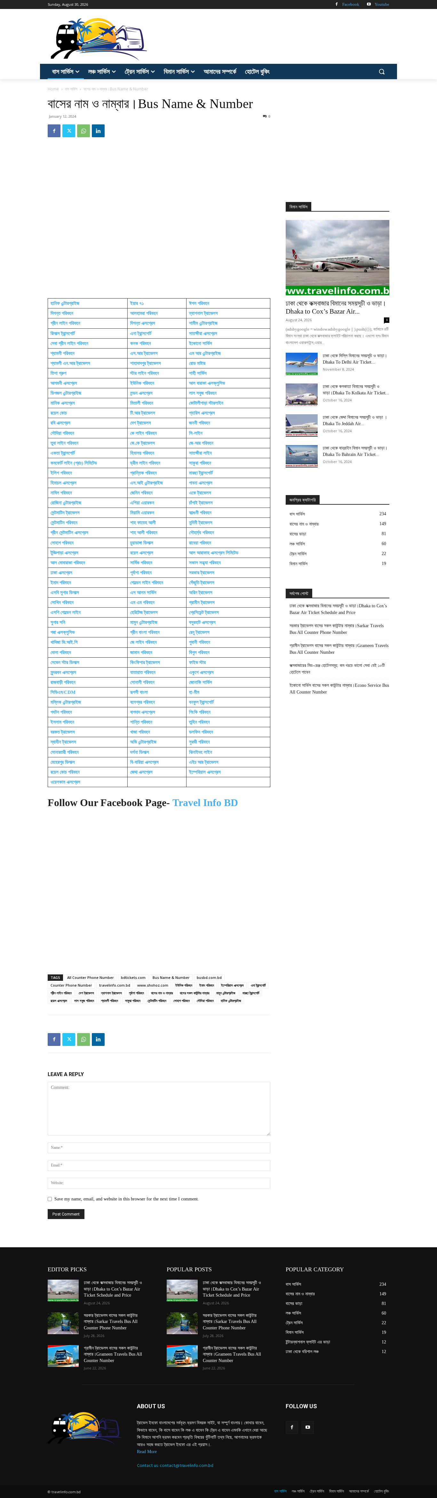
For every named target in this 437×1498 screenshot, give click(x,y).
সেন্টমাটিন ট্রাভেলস (65, 512)
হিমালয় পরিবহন (142, 453)
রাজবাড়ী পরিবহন (64, 682)
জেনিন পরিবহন (141, 492)
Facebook (350, 4)
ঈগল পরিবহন (199, 303)
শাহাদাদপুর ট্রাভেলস (145, 363)
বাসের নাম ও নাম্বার (162, 992)
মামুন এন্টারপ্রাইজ (143, 622)
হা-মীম (194, 692)
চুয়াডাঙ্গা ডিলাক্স (141, 542)
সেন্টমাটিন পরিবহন (64, 522)
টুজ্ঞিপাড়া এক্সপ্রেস (64, 552)
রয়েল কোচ (59, 413)
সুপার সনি (58, 622)
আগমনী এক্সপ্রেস (64, 383)
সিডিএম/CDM (63, 692)
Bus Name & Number (171, 977)
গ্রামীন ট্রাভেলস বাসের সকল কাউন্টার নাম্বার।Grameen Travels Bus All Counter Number (339, 649)
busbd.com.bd (209, 977)
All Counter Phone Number (90, 977)
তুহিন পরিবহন (199, 722)
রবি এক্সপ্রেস (60, 422)
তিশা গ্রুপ (58, 373)
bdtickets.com (133, 977)
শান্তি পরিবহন (141, 722)
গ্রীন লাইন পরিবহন (65, 323)
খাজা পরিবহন (140, 732)
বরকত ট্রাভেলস (63, 732)
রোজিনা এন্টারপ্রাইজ (66, 502)
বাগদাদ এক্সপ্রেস (142, 712)
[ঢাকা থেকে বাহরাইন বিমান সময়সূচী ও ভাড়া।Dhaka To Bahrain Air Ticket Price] (302, 456)
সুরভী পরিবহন (199, 742)
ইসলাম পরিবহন (62, 722)
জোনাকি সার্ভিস (200, 682)
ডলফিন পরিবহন (201, 732)
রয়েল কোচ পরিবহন (65, 772)
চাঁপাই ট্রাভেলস (201, 502)
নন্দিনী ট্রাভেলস (200, 522)
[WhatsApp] (83, 130)
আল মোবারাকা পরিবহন (68, 562)
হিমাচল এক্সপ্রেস (63, 482)
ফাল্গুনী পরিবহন (200, 512)
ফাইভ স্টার (197, 662)
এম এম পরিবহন (142, 602)
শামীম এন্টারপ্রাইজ (203, 323)
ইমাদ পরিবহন (61, 582)
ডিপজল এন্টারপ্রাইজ (66, 393)
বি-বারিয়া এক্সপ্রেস (144, 762)
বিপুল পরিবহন (199, 652)
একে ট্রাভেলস (200, 492)
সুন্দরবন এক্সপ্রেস (63, 672)
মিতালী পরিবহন (141, 403)
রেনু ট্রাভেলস (199, 632)
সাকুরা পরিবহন (200, 463)
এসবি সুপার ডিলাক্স (65, 592)
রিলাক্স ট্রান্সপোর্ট (63, 333)
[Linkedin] (98, 130)
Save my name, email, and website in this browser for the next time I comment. (126, 1199)
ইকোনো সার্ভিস (200, 343)
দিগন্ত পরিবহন (62, 313)
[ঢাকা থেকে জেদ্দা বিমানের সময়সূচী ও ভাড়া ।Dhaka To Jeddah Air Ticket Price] (302, 425)
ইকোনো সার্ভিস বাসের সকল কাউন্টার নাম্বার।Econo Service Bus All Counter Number (339, 688)
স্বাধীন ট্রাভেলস (63, 742)
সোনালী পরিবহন (142, 682)
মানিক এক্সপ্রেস (63, 403)
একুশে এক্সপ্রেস (201, 672)
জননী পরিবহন (199, 422)
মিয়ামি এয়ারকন (142, 512)
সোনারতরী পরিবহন (65, 752)
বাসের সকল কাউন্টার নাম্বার (194, 992)
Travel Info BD (205, 802)
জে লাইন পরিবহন (143, 642)
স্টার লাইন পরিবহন (144, 373)
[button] (381, 71)
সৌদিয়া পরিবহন (62, 433)
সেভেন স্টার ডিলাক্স (65, 662)
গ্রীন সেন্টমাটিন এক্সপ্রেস (69, 532)
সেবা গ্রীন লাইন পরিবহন (69, 343)
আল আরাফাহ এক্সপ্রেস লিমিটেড (213, 552)
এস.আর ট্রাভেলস (144, 353)
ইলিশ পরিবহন (61, 472)
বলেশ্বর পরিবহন (142, 702)
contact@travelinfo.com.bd (186, 1465)
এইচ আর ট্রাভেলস (204, 762)
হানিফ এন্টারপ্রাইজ (65, 303)
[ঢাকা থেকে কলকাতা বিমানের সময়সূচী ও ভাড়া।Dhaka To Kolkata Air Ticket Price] (302, 394)
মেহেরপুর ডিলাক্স (63, 762)
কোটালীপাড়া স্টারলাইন (206, 403)
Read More (147, 1451)
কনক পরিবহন (140, 343)
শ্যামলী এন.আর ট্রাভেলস (70, 363)
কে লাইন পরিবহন (143, 433)
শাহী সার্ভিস (198, 373)
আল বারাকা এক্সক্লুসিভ (207, 383)
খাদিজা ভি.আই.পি (65, 642)
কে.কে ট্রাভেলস (142, 443)
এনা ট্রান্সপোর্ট (140, 333)
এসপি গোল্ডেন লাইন (66, 612)
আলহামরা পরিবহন (144, 313)
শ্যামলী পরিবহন (63, 353)
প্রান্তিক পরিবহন (143, 472)
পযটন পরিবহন (61, 712)
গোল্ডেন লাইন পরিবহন (146, 582)
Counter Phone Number (71, 985)
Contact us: (148, 1465)
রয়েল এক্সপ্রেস (141, 552)
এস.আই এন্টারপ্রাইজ (146, 482)
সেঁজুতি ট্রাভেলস (201, 582)
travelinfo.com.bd (114, 985)
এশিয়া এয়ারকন (142, 502)
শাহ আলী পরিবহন (143, 532)
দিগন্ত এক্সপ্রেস (142, 323)
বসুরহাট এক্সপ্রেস (202, 622)
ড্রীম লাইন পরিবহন (145, 463)
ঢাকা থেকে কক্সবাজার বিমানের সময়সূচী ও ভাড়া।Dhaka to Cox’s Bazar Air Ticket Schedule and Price (338, 609)
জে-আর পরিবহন (201, 443)
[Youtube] (368, 4)
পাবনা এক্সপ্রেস (201, 482)
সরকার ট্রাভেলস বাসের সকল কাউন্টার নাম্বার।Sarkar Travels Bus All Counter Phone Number (337, 629)
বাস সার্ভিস (71, 89)
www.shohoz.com (152, 985)
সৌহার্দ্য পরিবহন (202, 532)
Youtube (382, 4)
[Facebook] (336, 4)
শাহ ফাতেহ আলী (143, 522)
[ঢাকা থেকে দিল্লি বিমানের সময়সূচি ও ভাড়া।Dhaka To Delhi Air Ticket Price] (302, 364)
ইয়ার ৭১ (137, 303)
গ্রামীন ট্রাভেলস (202, 602)
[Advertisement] (266, 38)
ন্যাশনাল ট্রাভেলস (203, 313)
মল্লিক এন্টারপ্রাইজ (66, 702)
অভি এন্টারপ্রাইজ (143, 742)
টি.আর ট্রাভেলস (142, 413)
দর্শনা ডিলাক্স (139, 752)
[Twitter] (68, 130)
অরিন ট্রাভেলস (201, 592)
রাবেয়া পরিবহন (200, 542)
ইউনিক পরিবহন (142, 383)
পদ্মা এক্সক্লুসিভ (63, 632)
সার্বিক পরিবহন (141, 562)
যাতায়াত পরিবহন (142, 672)
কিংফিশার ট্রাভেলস (145, 662)
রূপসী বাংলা (139, 692)
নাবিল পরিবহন (61, 492)
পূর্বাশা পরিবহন (141, 572)
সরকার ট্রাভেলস (201, 572)
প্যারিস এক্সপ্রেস (202, 413)
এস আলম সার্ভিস (143, 592)
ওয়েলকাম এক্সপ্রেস (65, 782)
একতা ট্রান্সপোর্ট (63, 453)
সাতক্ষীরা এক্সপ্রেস (203, 333)
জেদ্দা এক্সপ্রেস (141, 772)
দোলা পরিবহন (61, 652)
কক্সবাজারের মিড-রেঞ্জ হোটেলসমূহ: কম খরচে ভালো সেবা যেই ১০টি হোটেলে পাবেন (337, 669)
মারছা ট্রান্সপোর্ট (201, 472)
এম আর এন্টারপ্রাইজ (205, 353)
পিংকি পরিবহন (200, 712)
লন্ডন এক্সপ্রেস (141, 393)
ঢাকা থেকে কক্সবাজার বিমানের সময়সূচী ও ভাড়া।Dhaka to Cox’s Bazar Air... (336, 307)
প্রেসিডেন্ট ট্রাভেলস (204, 612)
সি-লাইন (196, 433)
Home (53, 89)
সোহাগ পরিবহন (62, 542)
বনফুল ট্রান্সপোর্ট (201, 702)
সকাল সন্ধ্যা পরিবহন (205, 562)
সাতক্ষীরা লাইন (200, 453)
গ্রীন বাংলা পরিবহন (145, 632)
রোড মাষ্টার (197, 363)
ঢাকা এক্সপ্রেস (61, 572)
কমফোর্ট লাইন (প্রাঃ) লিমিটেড (74, 463)
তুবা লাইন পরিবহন (64, 443)
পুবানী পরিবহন (200, 642)
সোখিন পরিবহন (62, 602)
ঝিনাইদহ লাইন (200, 752)
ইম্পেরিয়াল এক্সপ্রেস (205, 772)
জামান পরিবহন (141, 652)
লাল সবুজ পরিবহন (203, 393)
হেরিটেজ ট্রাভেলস (144, 612)
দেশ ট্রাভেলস (140, 422)
